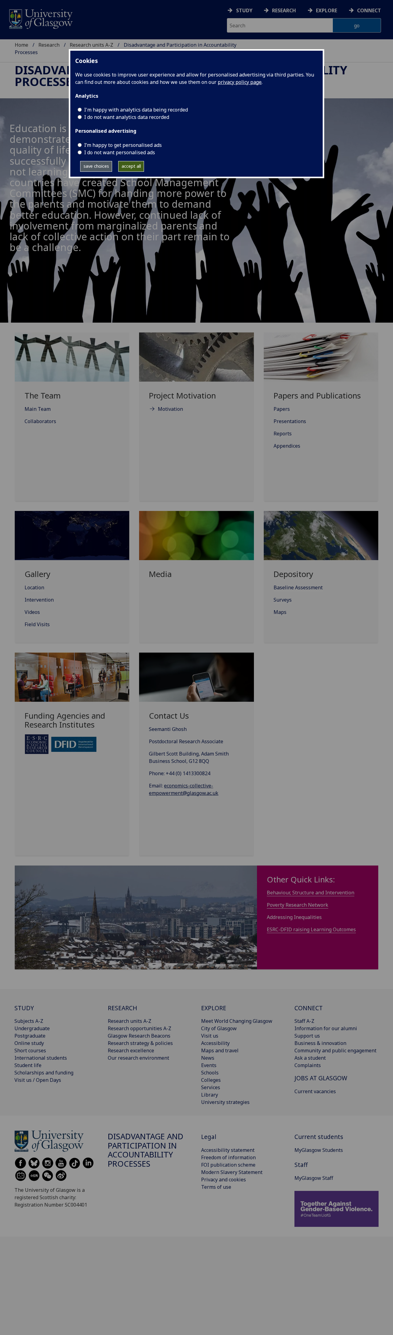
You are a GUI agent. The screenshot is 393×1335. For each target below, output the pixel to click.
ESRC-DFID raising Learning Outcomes (311, 929)
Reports (283, 433)
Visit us (209, 1035)
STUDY (24, 1008)
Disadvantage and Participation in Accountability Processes (145, 1150)
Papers (282, 409)
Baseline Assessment (298, 587)
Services (210, 1087)
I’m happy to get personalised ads (123, 145)
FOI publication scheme (228, 1164)
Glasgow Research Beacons (139, 1035)
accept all (131, 166)
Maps (280, 612)
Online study (29, 1043)
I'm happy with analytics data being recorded (136, 109)
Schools (210, 1072)
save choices (96, 166)
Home (21, 44)
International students (40, 1057)
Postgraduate (29, 1035)
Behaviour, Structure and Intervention (310, 892)
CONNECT (308, 1008)
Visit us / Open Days (37, 1080)
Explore (326, 10)
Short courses (30, 1050)
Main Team (38, 409)
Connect (369, 10)
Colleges (211, 1080)
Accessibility (215, 1043)
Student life (27, 1065)
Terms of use (216, 1187)
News (207, 1057)
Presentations (290, 421)
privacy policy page (240, 82)
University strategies (225, 1102)
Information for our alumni (325, 1028)
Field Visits (37, 624)
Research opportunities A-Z (139, 1028)
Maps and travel (220, 1050)
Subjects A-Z (28, 1021)
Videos (32, 612)
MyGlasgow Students (318, 1150)
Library (209, 1094)
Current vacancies (315, 1091)
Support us (307, 1035)
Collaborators (40, 421)
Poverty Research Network (297, 904)
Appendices (287, 445)
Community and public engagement (335, 1050)
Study (244, 10)
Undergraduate (32, 1028)
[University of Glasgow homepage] (40, 18)
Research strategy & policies (140, 1043)
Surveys (283, 599)
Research (284, 10)
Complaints (307, 1065)
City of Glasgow (219, 1028)
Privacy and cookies (223, 1179)
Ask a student (310, 1057)
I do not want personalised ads (119, 152)
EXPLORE (213, 1008)
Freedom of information (228, 1157)
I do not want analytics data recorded (126, 117)
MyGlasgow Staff (313, 1178)
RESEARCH (122, 1008)
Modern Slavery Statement (232, 1172)
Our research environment (138, 1057)
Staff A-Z (304, 1021)
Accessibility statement (228, 1150)
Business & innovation (320, 1043)
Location (34, 587)
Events (208, 1065)
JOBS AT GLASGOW (320, 1078)
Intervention (39, 599)
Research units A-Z (91, 44)
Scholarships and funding (43, 1072)
